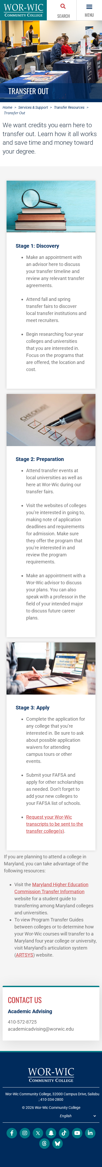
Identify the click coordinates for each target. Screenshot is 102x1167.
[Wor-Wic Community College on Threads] (44, 1143)
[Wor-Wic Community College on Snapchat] (51, 1133)
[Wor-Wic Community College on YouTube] (77, 1133)
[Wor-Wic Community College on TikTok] (64, 1133)
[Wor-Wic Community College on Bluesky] (57, 1143)
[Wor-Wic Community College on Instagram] (25, 1133)
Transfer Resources (69, 107)
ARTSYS (24, 955)
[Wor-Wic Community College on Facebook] (12, 1133)
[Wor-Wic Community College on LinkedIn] (90, 1133)
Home (7, 107)
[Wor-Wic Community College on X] (38, 1133)
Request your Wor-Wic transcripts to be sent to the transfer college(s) (54, 824)
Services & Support (33, 107)
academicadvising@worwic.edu (41, 1029)
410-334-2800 (51, 1099)
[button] (63, 7)
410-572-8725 (22, 1022)
